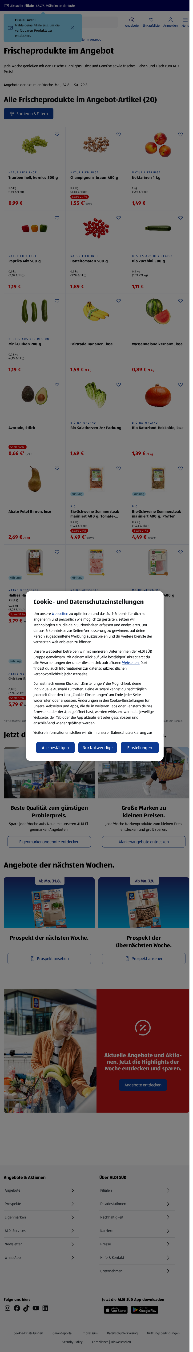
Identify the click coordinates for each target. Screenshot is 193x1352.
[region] (95, 676)
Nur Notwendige (98, 748)
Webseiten (60, 613)
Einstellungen (139, 748)
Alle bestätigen (55, 748)
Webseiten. (131, 662)
